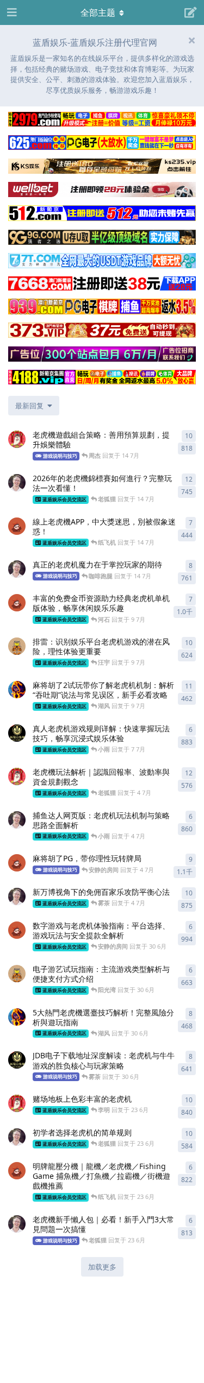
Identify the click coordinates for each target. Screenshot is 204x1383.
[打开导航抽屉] (11, 12)
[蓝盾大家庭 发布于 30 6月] (17, 973)
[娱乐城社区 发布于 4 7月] (17, 776)
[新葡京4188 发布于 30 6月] (17, 1060)
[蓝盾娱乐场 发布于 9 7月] (17, 602)
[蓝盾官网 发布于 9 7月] (17, 689)
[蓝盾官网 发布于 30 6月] (17, 1017)
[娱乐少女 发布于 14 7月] (17, 482)
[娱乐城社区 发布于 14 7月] (17, 439)
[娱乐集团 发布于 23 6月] (17, 1170)
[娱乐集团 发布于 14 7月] (17, 526)
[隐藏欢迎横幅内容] (191, 40)
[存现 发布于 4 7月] (17, 896)
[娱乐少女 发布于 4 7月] (17, 820)
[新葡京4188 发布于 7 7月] (17, 733)
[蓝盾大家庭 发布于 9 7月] (17, 646)
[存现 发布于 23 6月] (17, 1224)
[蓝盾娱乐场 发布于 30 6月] (17, 930)
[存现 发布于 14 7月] (17, 569)
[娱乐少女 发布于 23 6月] (17, 1137)
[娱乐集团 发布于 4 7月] (17, 863)
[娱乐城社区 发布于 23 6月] (17, 1103)
